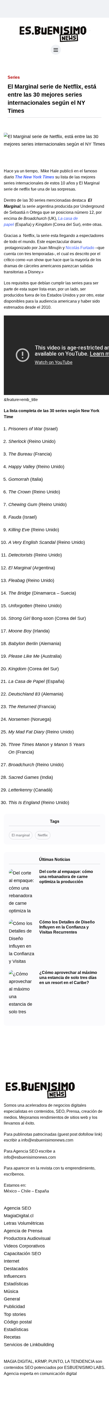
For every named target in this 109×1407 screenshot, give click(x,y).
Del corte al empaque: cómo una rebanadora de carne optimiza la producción (66, 876)
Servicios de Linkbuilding (29, 1344)
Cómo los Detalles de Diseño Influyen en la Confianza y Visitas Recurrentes (67, 927)
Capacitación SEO (22, 1253)
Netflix (43, 835)
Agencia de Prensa (23, 1230)
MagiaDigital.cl (18, 1215)
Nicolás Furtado (80, 248)
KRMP (40, 1361)
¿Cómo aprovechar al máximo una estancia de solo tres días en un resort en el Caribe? (68, 977)
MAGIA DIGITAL (18, 1361)
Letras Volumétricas (24, 1223)
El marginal (21, 835)
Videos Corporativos (24, 1246)
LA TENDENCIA (80, 1361)
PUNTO (55, 1361)
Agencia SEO (17, 1208)
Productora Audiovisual (27, 1238)
